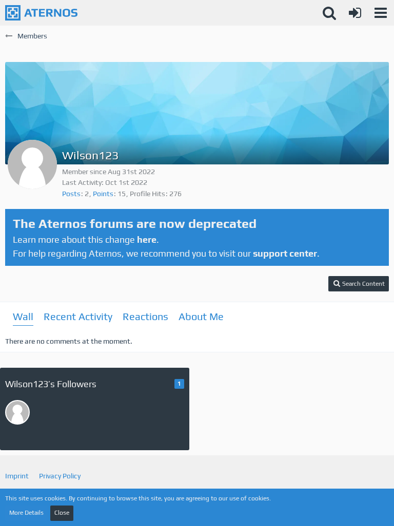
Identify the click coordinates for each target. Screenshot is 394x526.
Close (61, 512)
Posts (71, 194)
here (146, 239)
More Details (26, 512)
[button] (380, 13)
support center (285, 253)
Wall (23, 316)
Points (103, 194)
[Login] (355, 13)
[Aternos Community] (41, 13)
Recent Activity (78, 316)
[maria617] (17, 412)
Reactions (145, 316)
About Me (201, 316)
